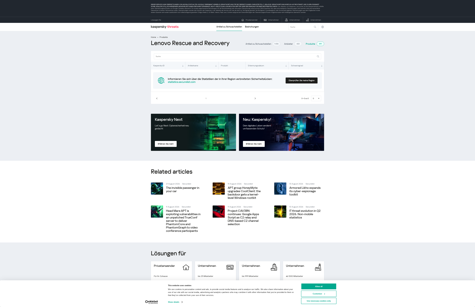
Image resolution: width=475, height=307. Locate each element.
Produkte (164, 37)
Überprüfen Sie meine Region (302, 80)
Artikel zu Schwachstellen (229, 26)
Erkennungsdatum (256, 65)
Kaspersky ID (159, 65)
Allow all (318, 286)
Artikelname (193, 65)
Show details (173, 302)
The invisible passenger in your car (182, 189)
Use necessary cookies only (319, 301)
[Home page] (166, 26)
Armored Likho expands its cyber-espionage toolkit (305, 191)
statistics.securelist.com (182, 81)
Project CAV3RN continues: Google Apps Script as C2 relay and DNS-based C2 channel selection (243, 217)
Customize (317, 294)
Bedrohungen (252, 26)
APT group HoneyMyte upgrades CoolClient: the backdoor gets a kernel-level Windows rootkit (244, 193)
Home (153, 37)
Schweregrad (297, 65)
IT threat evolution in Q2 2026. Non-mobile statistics (305, 214)
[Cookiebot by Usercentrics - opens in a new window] (151, 302)
